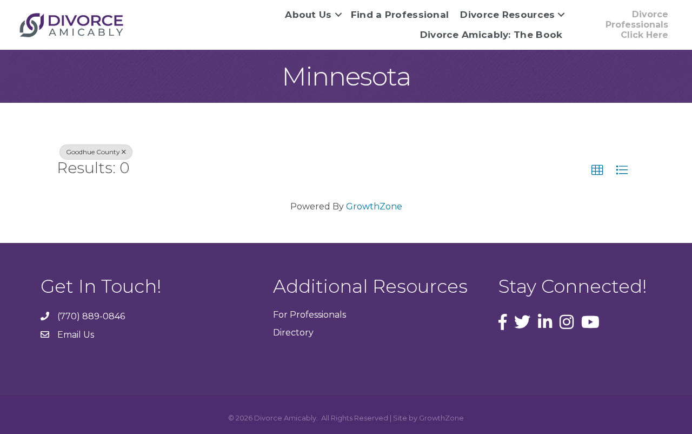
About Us (308, 14)
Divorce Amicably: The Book (491, 34)
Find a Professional (400, 14)
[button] (597, 170)
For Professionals (309, 315)
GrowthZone (374, 206)
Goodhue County (93, 152)
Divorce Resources (507, 14)
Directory (293, 332)
